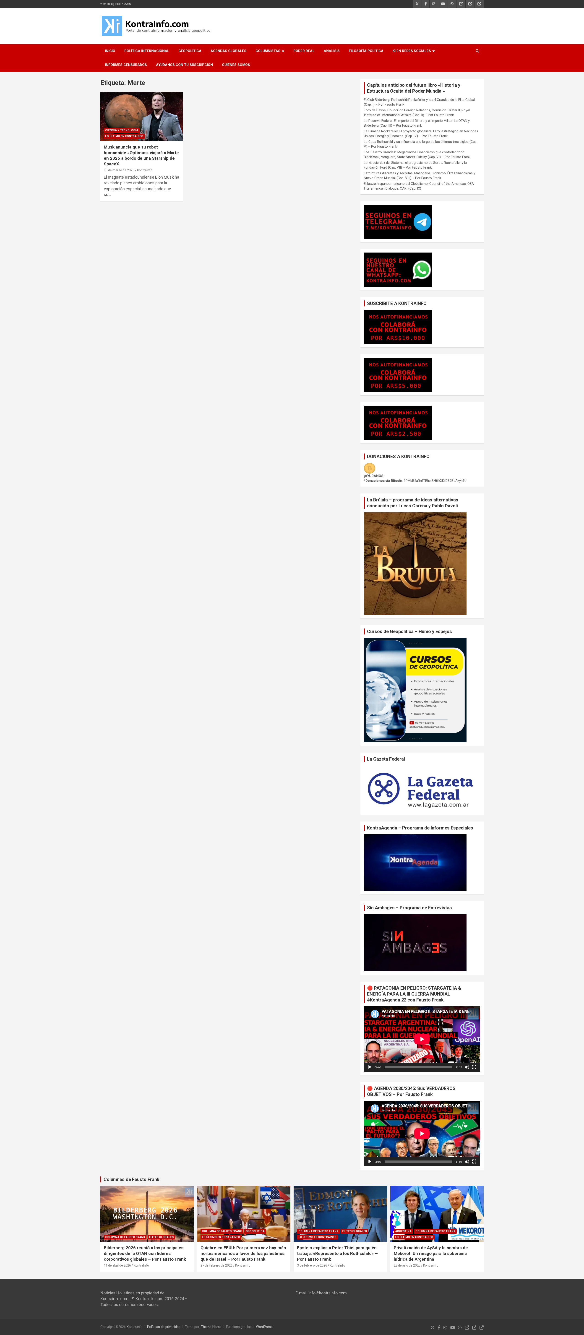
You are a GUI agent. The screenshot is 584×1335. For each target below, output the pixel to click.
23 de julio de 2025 (407, 1265)
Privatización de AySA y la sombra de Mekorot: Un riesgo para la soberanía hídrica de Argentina (431, 1253)
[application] (422, 1039)
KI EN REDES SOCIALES (412, 51)
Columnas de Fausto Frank (131, 1179)
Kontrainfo (135, 1327)
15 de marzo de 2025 (119, 170)
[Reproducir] (370, 1067)
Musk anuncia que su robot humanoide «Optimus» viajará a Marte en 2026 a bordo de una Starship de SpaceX (141, 155)
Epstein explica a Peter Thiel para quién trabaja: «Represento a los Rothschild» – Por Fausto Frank (337, 1253)
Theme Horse (211, 1327)
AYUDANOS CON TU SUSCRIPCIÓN (184, 65)
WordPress (264, 1327)
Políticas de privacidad (163, 1327)
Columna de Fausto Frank (125, 1237)
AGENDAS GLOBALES (228, 51)
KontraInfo (144, 170)
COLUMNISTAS (268, 51)
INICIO (110, 51)
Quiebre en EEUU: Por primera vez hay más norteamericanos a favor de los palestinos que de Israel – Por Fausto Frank (243, 1253)
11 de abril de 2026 (117, 1265)
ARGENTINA (403, 1231)
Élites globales (161, 1237)
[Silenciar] (467, 1067)
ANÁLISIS (332, 51)
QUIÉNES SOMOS (236, 65)
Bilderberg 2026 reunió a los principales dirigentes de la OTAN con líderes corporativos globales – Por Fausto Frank (145, 1253)
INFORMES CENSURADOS (126, 65)
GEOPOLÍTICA (189, 51)
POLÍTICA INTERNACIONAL (146, 51)
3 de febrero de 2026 (312, 1265)
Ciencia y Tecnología (121, 130)
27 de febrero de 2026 (216, 1265)
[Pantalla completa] (474, 1067)
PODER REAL (304, 51)
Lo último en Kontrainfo (124, 136)
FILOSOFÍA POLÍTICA (366, 51)
